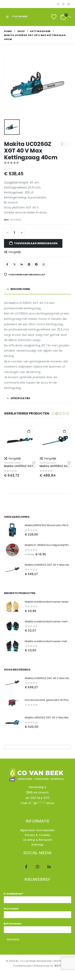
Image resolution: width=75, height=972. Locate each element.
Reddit (36, 264)
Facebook (7, 264)
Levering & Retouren (37, 840)
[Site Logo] (20, 17)
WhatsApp (44, 264)
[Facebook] (57, 4)
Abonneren (13, 939)
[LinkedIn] (68, 4)
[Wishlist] (54, 17)
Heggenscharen (12, 462)
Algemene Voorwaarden (37, 830)
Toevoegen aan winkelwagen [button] (29, 431)
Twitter (14, 264)
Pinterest (29, 264)
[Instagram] (63, 4)
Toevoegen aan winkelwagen (35, 243)
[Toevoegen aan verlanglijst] (33, 462)
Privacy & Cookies (37, 835)
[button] (7, 17)
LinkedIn (22, 264)
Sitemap (37, 845)
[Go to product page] (20, 440)
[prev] (62, 144)
